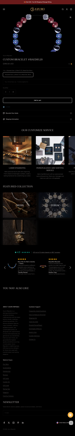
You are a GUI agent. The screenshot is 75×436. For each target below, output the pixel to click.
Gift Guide (6, 385)
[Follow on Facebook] (4, 422)
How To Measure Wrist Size (37, 315)
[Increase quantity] (13, 92)
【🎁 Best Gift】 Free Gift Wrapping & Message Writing (37, 2)
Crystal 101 (6, 382)
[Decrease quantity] (5, 92)
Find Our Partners (8, 396)
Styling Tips (6, 389)
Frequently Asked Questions (37, 311)
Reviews (5, 375)
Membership (6, 371)
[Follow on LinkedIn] (23, 422)
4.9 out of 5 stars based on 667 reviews (46, 252)
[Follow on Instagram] (13, 422)
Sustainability (7, 368)
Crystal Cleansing (34, 336)
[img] (27, 259)
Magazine (6, 392)
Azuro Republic (7, 55)
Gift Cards (6, 378)
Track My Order (33, 322)
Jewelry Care (33, 332)
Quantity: (5, 88)
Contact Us (32, 339)
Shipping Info (33, 318)
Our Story (6, 364)
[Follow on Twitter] (9, 422)
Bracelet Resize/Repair (35, 325)
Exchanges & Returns (35, 329)
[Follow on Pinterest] (18, 422)
